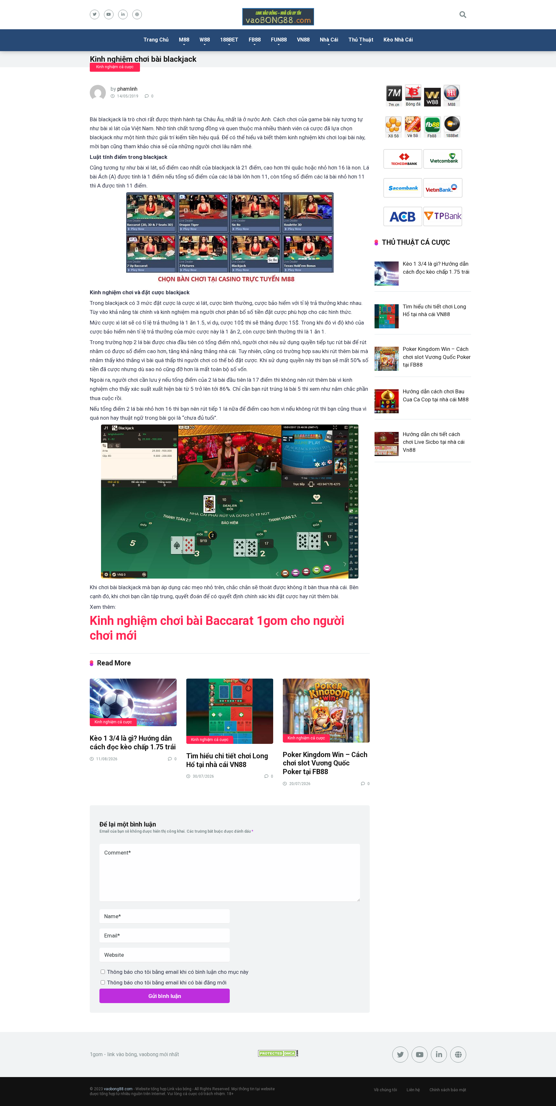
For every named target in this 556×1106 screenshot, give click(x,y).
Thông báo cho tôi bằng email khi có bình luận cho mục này (177, 972)
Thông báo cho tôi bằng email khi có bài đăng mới (167, 982)
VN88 (303, 40)
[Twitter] (94, 14)
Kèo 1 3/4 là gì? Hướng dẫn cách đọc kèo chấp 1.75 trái (133, 742)
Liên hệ (413, 1089)
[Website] (137, 14)
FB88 (255, 40)
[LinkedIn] (123, 14)
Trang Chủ (156, 40)
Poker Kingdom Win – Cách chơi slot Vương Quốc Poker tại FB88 (325, 763)
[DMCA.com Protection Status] (278, 1055)
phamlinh (127, 89)
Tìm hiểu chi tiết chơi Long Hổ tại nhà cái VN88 (227, 760)
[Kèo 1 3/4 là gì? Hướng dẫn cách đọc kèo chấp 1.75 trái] (133, 702)
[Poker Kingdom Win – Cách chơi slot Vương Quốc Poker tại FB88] (326, 710)
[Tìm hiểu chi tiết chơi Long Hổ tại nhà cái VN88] (229, 711)
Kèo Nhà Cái (398, 40)
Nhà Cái (329, 40)
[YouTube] (109, 14)
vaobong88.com (118, 1089)
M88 (184, 40)
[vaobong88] (278, 16)
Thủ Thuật (360, 40)
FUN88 (279, 40)
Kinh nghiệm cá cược (115, 67)
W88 (204, 40)
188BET (229, 40)
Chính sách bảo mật (448, 1089)
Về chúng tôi (385, 1089)
